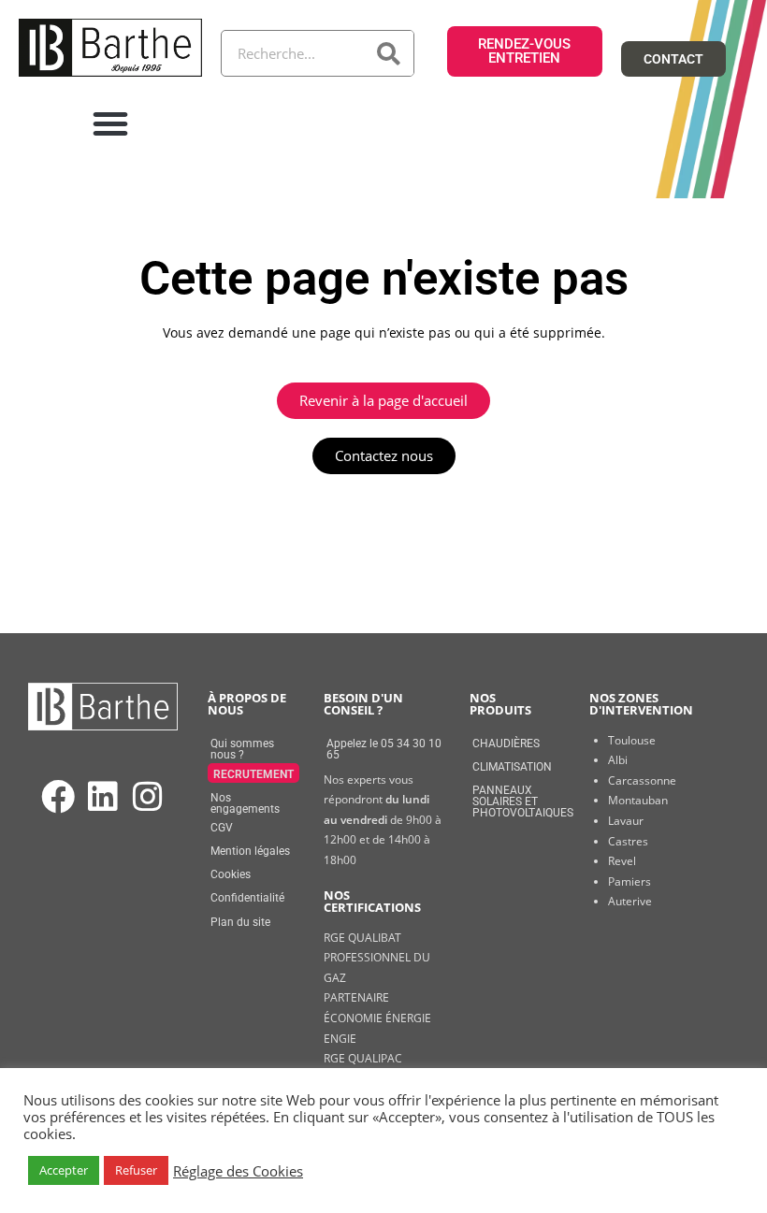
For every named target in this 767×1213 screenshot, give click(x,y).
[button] (110, 123)
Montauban (638, 800)
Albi (618, 760)
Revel (622, 861)
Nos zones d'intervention (641, 703)
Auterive (630, 901)
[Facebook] (57, 797)
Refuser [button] (136, 1170)
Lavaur (626, 821)
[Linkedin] (102, 797)
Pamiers (629, 881)
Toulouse (632, 740)
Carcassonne (642, 780)
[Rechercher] (390, 53)
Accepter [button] (63, 1170)
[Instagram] (148, 797)
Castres (628, 841)
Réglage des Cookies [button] (238, 1170)
